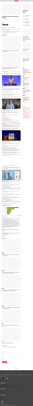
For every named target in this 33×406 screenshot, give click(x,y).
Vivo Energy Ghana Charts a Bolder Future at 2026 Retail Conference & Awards (26, 115)
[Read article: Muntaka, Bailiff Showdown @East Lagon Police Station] (27, 6)
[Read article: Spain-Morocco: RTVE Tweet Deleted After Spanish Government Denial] (27, 55)
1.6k (26, 80)
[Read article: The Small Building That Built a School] (27, 45)
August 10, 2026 (3, 327)
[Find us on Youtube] (6, 378)
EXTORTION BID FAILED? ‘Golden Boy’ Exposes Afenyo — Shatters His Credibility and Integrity (27, 38)
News (2, 323)
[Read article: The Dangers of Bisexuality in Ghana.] (11, 334)
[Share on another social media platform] (7, 24)
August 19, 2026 (24, 80)
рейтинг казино (2, 372)
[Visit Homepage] (16, 1)
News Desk (3, 236)
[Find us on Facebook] (1, 378)
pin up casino (2, 370)
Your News (2, 390)
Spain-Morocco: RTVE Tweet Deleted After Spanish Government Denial (8, 385)
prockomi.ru (2, 381)
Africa (23, 81)
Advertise (2, 391)
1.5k (5, 69)
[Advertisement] (11, 160)
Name (3, 353)
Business (4, 3)
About (2, 400)
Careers (2, 397)
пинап (1, 371)
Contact (2, 403)
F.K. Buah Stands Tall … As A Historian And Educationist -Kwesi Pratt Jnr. (27, 16)
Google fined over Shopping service (5, 118)
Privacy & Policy (2, 398)
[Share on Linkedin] (6, 24)
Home (2, 3)
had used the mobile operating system (14, 29)
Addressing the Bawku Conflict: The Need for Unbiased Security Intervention (28, 22)
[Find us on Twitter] (3, 378)
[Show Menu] (1, 1)
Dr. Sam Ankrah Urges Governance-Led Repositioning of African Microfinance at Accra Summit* (26, 99)
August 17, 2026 (3, 69)
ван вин (2, 373)
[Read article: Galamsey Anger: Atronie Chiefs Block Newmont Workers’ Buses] (11, 316)
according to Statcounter (12, 185)
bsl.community (2, 379)
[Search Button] (31, 1)
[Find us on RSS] (7, 378)
